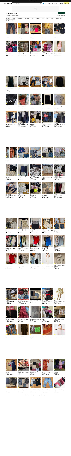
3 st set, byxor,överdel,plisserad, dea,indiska (11, 159)
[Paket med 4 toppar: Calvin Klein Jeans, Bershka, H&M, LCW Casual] (23, 365)
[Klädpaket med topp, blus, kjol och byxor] (35, 81)
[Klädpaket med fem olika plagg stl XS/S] (35, 99)
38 (30, 52)
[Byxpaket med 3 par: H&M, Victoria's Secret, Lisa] (11, 329)
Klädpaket (43, 319)
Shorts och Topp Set (21, 53)
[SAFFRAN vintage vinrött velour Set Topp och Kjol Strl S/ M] (23, 312)
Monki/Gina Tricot (21, 123)
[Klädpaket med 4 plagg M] (59, 223)
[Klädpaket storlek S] (35, 365)
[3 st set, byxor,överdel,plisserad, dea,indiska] (11, 152)
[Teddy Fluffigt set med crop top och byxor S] (59, 258)
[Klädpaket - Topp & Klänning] (35, 241)
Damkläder (9, 15)
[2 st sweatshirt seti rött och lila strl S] (47, 46)
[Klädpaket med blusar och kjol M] (11, 382)
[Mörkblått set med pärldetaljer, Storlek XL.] (23, 170)
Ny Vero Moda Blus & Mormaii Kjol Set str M (47, 230)
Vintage (8, 105)
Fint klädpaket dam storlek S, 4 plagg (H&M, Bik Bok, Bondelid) (59, 177)
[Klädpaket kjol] (47, 28)
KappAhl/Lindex (21, 247)
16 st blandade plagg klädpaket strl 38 (35, 53)
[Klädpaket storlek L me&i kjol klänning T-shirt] (47, 99)
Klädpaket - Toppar (45, 248)
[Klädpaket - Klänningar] (11, 258)
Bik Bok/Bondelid (57, 176)
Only (19, 52)
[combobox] (25, 3)
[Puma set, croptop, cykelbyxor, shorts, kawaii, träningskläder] (59, 329)
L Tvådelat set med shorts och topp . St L (47, 177)
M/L (30, 318)
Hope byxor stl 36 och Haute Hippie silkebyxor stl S (58, 319)
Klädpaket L (7, 230)
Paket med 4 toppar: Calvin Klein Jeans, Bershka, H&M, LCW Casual (23, 372)
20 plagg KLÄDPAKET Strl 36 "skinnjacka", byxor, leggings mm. (47, 124)
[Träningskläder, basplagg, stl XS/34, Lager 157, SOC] (35, 152)
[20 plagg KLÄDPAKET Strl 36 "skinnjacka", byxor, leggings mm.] (47, 117)
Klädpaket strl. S (32, 124)
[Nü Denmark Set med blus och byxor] (47, 329)
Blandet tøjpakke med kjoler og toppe (11, 248)
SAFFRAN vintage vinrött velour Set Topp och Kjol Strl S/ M (23, 319)
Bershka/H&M (21, 371)
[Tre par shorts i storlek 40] (11, 294)
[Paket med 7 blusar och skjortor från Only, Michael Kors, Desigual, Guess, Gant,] (23, 294)
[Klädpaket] (47, 312)
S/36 (6, 371)
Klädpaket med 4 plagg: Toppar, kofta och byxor (23, 124)
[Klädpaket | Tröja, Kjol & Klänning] (23, 241)
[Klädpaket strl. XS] (35, 188)
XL (30, 176)
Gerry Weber (33, 176)
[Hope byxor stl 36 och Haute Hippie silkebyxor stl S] (59, 312)
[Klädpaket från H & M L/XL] (59, 188)
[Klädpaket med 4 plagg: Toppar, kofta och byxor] (23, 117)
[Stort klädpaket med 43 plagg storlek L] (11, 117)
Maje (8, 300)
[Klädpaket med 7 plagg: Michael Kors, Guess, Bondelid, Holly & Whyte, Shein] (47, 294)
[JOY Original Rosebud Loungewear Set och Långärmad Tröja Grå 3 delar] (35, 312)
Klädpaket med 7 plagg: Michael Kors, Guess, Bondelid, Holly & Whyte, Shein (47, 301)
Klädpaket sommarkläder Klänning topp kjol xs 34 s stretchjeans (11, 195)
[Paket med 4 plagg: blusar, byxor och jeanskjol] (23, 382)
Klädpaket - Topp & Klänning (34, 248)
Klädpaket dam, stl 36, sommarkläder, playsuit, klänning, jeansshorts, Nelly (23, 159)
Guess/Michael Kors (46, 300)
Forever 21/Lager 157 (23, 229)
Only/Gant (21, 300)
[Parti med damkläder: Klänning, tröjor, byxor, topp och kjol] (35, 382)
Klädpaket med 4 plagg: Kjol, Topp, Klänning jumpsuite (59, 124)
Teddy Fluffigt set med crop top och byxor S (59, 266)
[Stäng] (70, 0)
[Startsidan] (9, 3)
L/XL (54, 194)
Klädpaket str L (44, 159)
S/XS (30, 105)
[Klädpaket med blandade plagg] (35, 258)
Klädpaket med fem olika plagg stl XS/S (35, 106)
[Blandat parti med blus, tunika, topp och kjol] (23, 81)
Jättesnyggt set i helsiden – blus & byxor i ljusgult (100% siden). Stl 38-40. (59, 301)
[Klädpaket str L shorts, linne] (59, 152)
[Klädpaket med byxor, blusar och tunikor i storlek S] (11, 28)
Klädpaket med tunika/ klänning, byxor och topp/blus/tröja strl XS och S (23, 230)
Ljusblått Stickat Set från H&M (59, 106)
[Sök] (38, 3)
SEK (46, 3)
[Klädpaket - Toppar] (47, 241)
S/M (54, 123)
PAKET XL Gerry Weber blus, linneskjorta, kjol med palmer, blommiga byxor (34, 177)
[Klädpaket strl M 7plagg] (47, 382)
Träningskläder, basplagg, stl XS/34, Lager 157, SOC (34, 159)
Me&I (43, 105)
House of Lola (45, 158)
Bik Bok (57, 123)
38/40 (55, 300)
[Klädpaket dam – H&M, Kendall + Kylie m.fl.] (23, 28)
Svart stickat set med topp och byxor (11, 89)
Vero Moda (44, 229)
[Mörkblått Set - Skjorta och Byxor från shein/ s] (59, 81)
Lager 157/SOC (34, 158)
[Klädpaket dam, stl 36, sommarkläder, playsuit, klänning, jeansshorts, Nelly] (23, 152)
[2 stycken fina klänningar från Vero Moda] (23, 329)
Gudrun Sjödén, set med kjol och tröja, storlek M (35, 230)
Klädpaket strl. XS (33, 195)
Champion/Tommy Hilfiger (34, 371)
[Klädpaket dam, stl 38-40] (23, 99)
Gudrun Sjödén (33, 229)
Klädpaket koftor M (45, 195)
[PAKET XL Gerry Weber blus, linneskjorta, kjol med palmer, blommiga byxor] (35, 170)
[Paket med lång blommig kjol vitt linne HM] (47, 365)
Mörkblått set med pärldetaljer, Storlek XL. (23, 177)
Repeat (56, 247)
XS (54, 52)
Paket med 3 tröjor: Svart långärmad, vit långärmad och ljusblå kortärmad (22, 195)
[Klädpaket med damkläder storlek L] (35, 28)
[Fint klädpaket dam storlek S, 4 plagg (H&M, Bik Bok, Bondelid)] (59, 170)
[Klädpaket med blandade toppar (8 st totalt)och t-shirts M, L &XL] (59, 382)
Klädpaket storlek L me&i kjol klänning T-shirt (46, 106)
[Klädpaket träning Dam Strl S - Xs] (35, 294)
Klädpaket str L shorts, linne (58, 159)
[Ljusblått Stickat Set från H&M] (59, 99)
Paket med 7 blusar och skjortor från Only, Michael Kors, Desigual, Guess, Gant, (23, 301)
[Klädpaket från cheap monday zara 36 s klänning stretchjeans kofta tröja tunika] (47, 81)
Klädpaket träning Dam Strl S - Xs (35, 300)
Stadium (44, 52)
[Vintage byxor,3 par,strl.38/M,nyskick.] (11, 99)
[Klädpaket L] (11, 223)
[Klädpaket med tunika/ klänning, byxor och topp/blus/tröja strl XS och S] (23, 223)
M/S (18, 300)
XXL (30, 247)
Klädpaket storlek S (33, 372)
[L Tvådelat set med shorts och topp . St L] (47, 170)
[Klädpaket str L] (47, 152)
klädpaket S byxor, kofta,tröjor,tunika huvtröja (10, 53)
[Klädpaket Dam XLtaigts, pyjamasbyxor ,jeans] (11, 312)
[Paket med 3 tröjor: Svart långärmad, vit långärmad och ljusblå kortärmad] (23, 188)
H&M (55, 105)
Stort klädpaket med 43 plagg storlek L (10, 124)
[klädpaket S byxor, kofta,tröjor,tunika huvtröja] (11, 46)
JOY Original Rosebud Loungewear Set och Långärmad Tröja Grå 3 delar (35, 319)
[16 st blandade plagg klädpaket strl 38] (35, 46)
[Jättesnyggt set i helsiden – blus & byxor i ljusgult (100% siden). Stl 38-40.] (59, 294)
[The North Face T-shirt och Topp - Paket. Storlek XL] (35, 329)
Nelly (20, 158)
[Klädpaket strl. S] (35, 117)
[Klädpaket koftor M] (47, 188)
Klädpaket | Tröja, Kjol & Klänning (23, 248)
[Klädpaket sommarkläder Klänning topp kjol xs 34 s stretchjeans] (11, 188)
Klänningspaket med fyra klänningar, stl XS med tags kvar (59, 53)
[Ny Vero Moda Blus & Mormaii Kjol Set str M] (47, 223)
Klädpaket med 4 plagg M (58, 230)
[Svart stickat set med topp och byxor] (11, 81)
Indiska (8, 158)
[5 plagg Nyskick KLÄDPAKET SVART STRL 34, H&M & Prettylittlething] (59, 28)
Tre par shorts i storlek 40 (10, 301)
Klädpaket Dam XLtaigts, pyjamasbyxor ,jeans (10, 319)
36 (42, 123)
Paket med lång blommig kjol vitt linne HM (47, 372)
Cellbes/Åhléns (46, 247)
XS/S (6, 194)
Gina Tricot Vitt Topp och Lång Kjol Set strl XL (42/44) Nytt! (47, 266)
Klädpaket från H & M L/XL (58, 195)
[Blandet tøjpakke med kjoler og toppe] (11, 241)
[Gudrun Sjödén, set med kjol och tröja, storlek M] (35, 223)
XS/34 (31, 158)
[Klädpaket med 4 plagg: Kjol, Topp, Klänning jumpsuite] (59, 117)
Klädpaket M (56, 372)
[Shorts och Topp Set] (23, 46)
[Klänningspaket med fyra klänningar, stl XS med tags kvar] (59, 46)
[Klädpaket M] (59, 365)
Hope (55, 318)
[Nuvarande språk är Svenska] (43, 3)
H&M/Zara (9, 194)
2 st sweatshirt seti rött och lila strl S (47, 53)
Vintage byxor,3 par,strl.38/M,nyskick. (9, 106)
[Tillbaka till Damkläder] (6, 15)
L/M (42, 371)
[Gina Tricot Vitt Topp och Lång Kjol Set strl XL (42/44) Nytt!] (47, 258)
